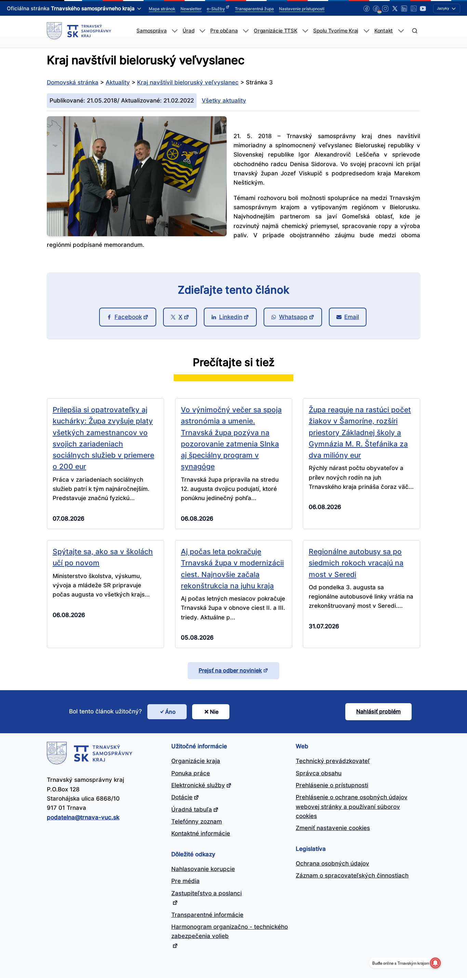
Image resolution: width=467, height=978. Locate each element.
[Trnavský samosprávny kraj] (79, 30)
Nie (214, 711)
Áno (170, 711)
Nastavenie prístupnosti (301, 8)
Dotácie (181, 797)
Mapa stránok (162, 8)
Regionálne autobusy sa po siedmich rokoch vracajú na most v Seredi (356, 563)
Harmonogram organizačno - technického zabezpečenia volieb (229, 931)
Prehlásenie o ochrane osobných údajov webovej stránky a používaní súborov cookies (352, 806)
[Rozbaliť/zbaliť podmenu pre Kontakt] (400, 31)
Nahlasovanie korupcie (203, 869)
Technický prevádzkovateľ (333, 761)
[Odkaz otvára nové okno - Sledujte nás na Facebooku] (366, 8)
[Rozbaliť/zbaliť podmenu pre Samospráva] (174, 31)
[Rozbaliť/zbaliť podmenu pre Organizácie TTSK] (305, 31)
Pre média (185, 880)
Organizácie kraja (195, 761)
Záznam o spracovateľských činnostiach (352, 875)
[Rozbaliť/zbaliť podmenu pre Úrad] (202, 31)
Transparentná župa (254, 8)
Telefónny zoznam (196, 821)
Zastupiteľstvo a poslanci (206, 893)
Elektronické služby (198, 785)
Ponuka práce (190, 773)
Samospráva (151, 31)
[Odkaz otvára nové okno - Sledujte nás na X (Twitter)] (394, 8)
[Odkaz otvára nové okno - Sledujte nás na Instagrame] (385, 8)
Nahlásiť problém (378, 711)
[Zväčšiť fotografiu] (137, 234)
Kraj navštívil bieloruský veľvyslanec (188, 82)
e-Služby (216, 8)
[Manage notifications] (435, 962)
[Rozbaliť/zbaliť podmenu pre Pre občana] (245, 31)
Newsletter (191, 8)
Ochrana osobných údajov (332, 863)
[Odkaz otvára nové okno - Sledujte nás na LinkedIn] (404, 8)
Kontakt (383, 31)
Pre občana (224, 31)
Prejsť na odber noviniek (230, 670)
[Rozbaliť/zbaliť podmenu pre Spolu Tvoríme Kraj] (366, 31)
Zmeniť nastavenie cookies (333, 828)
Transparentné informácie (207, 914)
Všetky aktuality (224, 100)
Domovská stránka (72, 82)
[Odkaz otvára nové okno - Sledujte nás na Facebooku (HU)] (376, 8)
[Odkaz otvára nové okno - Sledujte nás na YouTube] (422, 8)
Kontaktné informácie (200, 833)
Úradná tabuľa (191, 809)
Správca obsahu (319, 773)
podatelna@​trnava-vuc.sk (83, 817)
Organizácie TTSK (275, 31)
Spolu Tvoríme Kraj (335, 31)
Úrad (188, 31)
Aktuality (118, 82)
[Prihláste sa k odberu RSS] (413, 8)
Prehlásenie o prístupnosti (332, 785)
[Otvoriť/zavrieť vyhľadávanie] (414, 31)
